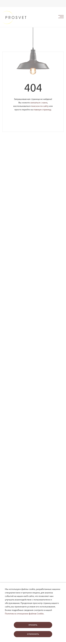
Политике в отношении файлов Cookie (24, 613)
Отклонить (33, 634)
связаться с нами (38, 102)
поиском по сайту (40, 106)
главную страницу (42, 109)
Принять (33, 625)
